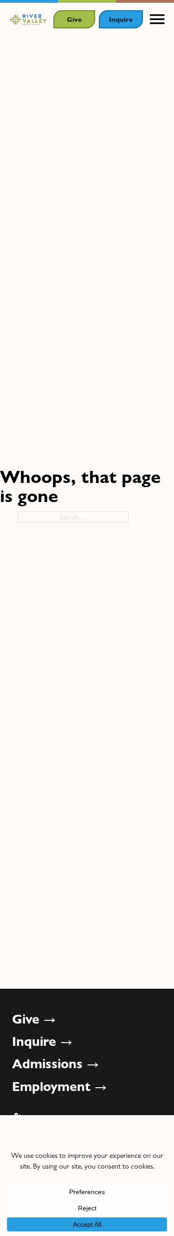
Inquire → (42, 1041)
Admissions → (55, 1063)
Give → (34, 1018)
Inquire (121, 19)
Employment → (59, 1086)
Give (74, 19)
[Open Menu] (157, 19)
